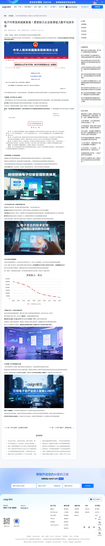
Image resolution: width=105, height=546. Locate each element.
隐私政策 (71, 542)
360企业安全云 (36, 536)
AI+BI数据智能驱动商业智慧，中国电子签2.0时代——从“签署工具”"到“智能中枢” (23, 451)
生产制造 (66, 525)
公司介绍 (97, 512)
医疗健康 (66, 515)
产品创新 (83, 37)
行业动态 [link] (11, 15)
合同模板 (83, 24)
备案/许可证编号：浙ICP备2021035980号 (34, 542)
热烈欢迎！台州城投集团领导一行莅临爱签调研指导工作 (57, 448)
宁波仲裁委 (65, 536)
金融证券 (66, 518)
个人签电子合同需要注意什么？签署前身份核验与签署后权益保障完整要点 (91, 82)
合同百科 (83, 27)
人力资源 (66, 512)
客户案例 (97, 509)
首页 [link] (5, 15)
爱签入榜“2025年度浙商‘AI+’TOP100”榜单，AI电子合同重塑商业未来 (23, 454)
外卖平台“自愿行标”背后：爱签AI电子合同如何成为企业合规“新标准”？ (91, 159)
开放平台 (52, 518)
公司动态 (83, 34)
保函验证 (77, 512)
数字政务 (66, 509)
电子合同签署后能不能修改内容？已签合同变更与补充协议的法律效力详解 (91, 99)
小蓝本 (71, 536)
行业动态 (83, 31)
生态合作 (87, 509)
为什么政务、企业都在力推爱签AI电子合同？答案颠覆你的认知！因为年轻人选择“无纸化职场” (91, 132)
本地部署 (52, 521)
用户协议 (65, 542)
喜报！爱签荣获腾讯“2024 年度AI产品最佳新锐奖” (22, 446)
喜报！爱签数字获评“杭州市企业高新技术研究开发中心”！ (57, 451)
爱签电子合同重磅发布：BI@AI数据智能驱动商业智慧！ (57, 446)
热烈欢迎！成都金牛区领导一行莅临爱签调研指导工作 (57, 443)
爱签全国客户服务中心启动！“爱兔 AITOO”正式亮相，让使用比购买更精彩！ (57, 454)
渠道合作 (87, 512)
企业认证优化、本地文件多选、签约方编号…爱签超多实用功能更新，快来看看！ (23, 441)
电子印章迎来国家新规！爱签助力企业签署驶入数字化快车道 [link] (31, 15)
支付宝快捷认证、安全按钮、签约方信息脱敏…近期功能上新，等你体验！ (23, 443)
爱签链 (52, 509)
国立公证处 (58, 536)
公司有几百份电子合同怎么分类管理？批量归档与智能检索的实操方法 (91, 69)
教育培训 (66, 528)
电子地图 (76, 536)
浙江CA (52, 536)
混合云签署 (53, 515)
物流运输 (66, 521)
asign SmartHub (54, 525)
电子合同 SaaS (54, 512)
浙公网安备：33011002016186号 (54, 542)
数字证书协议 (78, 542)
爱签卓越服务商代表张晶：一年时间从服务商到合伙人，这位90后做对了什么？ (57, 441)
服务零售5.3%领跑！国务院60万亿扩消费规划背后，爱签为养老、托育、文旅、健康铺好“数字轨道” (91, 115)
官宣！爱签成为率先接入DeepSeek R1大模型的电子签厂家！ (23, 448)
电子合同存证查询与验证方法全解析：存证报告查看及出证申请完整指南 (91, 75)
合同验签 (77, 509)
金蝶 (43, 536)
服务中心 (77, 515)
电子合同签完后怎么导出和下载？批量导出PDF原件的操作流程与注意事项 (91, 62)
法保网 (46, 536)
